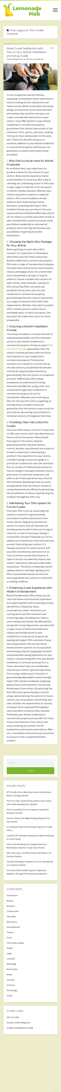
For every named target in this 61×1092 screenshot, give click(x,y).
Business (11, 906)
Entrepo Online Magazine (18, 1022)
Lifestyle (11, 958)
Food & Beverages (15, 942)
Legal (9, 953)
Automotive (12, 895)
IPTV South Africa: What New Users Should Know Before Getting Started (29, 794)
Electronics (12, 921)
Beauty (10, 900)
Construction (13, 911)
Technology (12, 990)
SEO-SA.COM (13, 1017)
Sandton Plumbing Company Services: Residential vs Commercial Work (30, 863)
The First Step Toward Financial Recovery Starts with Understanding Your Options (29, 802)
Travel (9, 995)
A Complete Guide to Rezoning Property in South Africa (29, 828)
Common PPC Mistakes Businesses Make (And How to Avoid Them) (30, 837)
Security (11, 979)
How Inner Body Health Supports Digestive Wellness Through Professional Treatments (27, 872)
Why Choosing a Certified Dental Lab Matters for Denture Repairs (29, 855)
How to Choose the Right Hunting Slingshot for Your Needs (28, 820)
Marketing (11, 964)
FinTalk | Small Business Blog (20, 1027)
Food (9, 937)
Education (11, 916)
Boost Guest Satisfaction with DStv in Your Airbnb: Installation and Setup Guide (26, 52)
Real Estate (12, 969)
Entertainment (13, 927)
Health (10, 948)
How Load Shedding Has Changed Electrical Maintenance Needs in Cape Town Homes (27, 846)
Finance (10, 932)
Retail (9, 974)
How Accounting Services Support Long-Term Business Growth (28, 811)
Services (11, 985)
